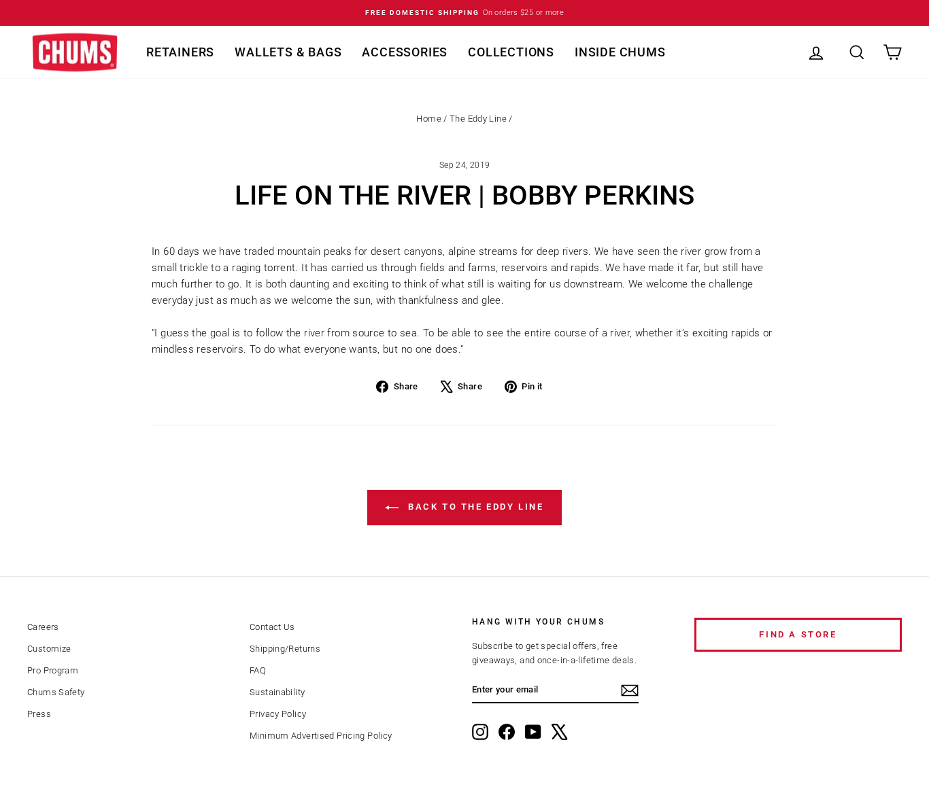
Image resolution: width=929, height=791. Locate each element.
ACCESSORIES (404, 52)
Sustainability (277, 692)
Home (428, 118)
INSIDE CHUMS (620, 52)
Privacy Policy (278, 714)
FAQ (258, 670)
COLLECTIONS (511, 52)
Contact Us (272, 627)
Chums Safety (56, 692)
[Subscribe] (630, 690)
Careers (43, 627)
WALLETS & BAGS (288, 52)
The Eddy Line (478, 118)
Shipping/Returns (285, 649)
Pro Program (52, 670)
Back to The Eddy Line (473, 507)
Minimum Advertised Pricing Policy (321, 736)
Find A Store (798, 634)
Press (39, 714)
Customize (49, 649)
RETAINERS (180, 52)
